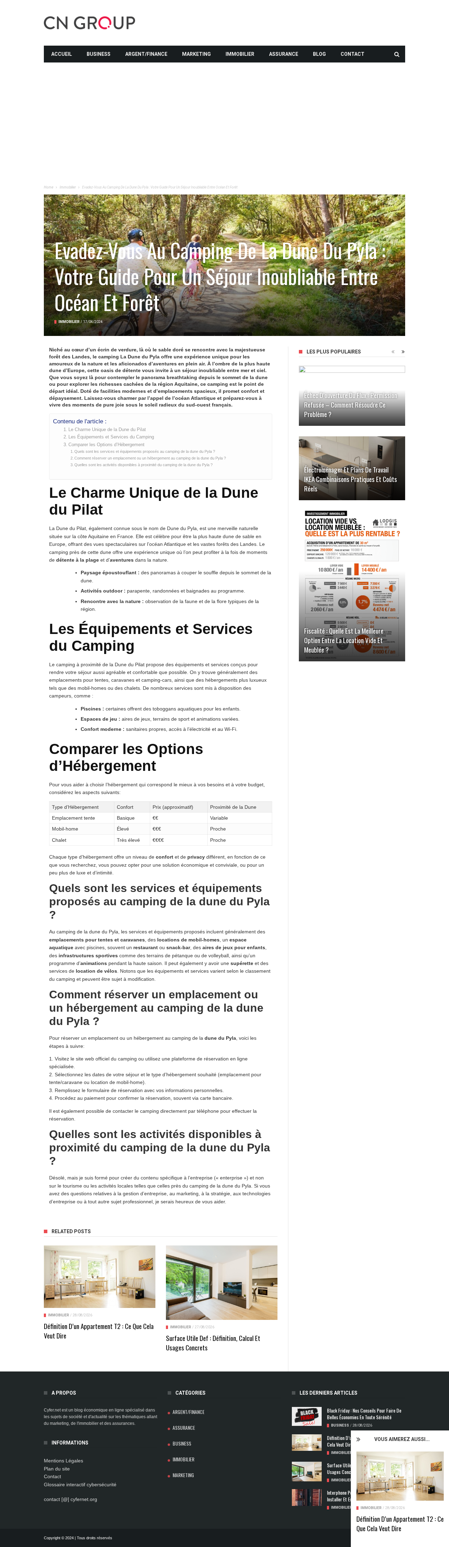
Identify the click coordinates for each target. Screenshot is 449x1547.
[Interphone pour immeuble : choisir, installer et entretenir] (307, 1497)
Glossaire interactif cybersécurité (80, 1484)
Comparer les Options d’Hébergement (106, 444)
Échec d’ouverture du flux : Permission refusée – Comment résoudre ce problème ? (350, 404)
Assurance (283, 54)
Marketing (196, 54)
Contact (352, 54)
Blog (319, 54)
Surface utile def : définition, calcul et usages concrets (213, 1342)
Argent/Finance (146, 54)
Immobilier (240, 54)
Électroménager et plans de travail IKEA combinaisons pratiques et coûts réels (350, 478)
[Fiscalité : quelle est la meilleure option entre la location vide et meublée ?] (352, 586)
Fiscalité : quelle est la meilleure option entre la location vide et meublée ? (343, 640)
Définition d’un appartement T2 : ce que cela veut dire (400, 1523)
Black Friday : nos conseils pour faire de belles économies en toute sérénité (364, 1414)
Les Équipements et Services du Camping (111, 437)
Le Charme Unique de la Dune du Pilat (107, 429)
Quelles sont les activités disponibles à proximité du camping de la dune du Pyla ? (143, 465)
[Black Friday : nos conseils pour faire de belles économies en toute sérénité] (307, 1416)
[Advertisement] (224, 111)
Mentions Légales (63, 1460)
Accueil (61, 54)
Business (98, 54)
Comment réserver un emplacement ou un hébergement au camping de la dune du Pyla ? (150, 458)
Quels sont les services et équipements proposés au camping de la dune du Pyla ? (144, 451)
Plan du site (57, 1469)
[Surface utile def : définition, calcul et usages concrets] (221, 1282)
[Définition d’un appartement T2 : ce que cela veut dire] (400, 1476)
